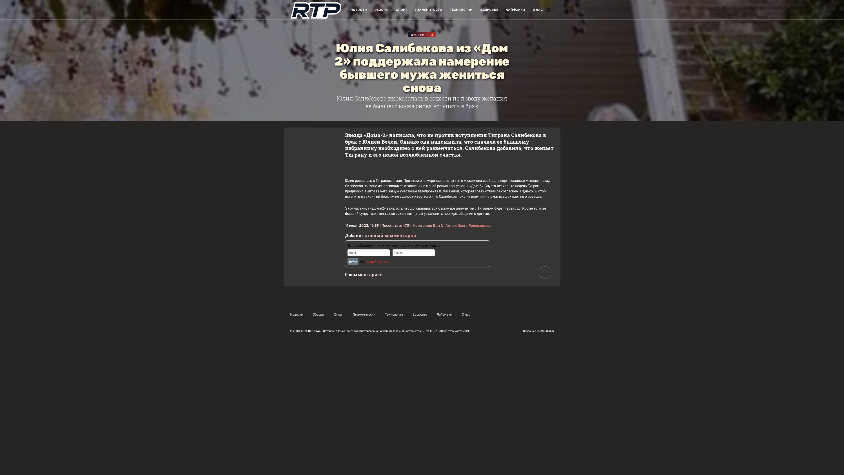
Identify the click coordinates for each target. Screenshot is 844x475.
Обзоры (382, 10)
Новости (359, 10)
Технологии (461, 10)
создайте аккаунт (379, 261)
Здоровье (489, 10)
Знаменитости (428, 10)
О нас (538, 10)
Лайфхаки (515, 10)
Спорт (401, 10)
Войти (353, 261)
